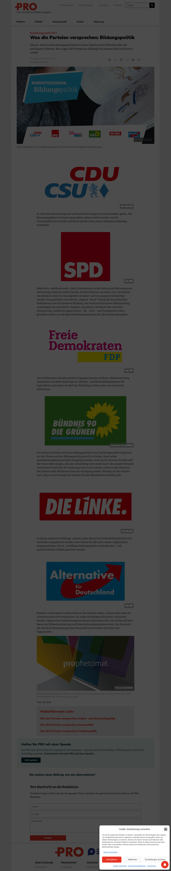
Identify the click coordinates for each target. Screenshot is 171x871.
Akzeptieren (111, 859)
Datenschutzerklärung (137, 866)
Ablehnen (132, 859)
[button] (165, 829)
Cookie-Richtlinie (120, 866)
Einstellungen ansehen (155, 859)
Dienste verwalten (110, 852)
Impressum (151, 866)
